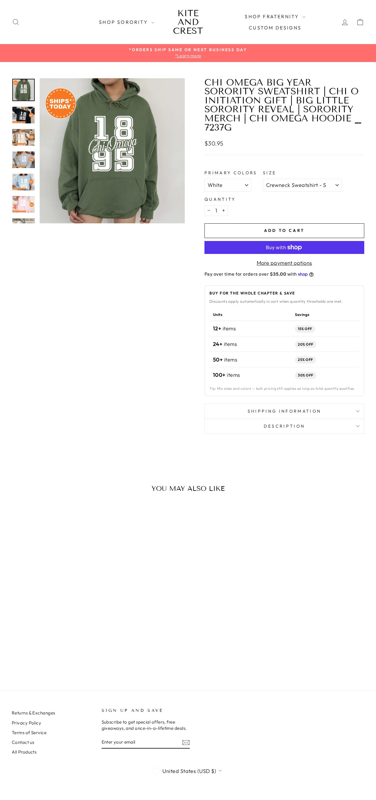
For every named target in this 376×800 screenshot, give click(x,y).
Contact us (23, 742)
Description (284, 426)
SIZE (269, 172)
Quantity (220, 199)
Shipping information (284, 411)
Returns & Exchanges (33, 713)
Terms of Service (29, 732)
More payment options (284, 263)
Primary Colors (230, 172)
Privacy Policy (26, 723)
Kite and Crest (188, 22)
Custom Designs (275, 28)
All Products (24, 752)
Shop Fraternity (273, 16)
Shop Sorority (124, 22)
